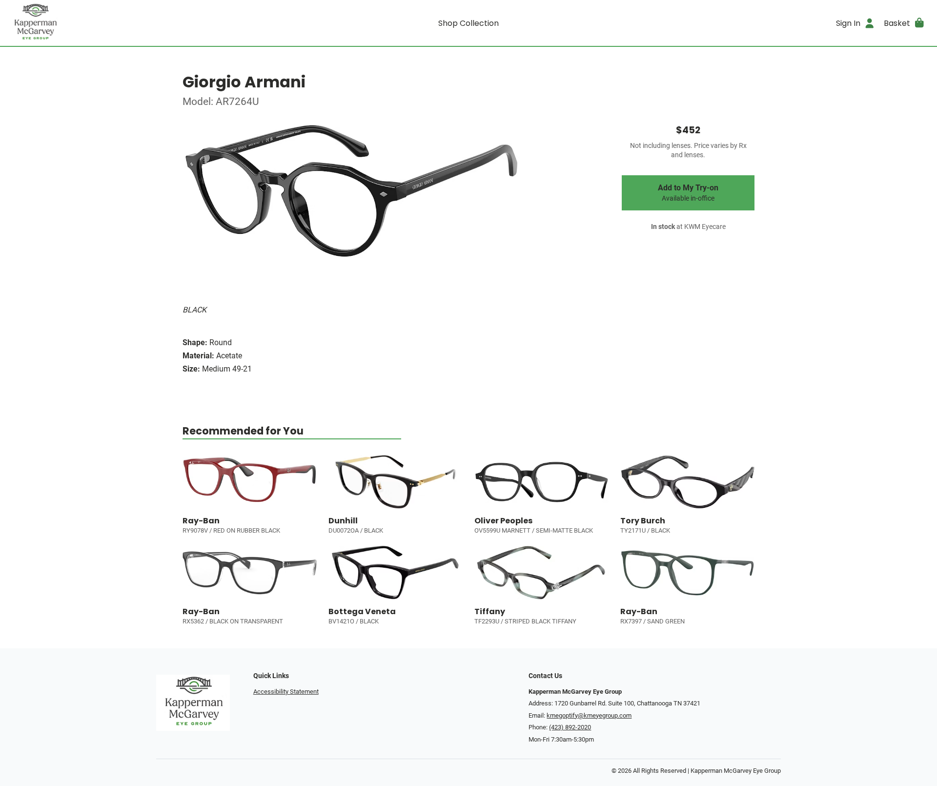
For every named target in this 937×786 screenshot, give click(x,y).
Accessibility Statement (286, 691)
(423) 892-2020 (570, 727)
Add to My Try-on (688, 193)
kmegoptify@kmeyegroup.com (589, 715)
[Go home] (123, 23)
